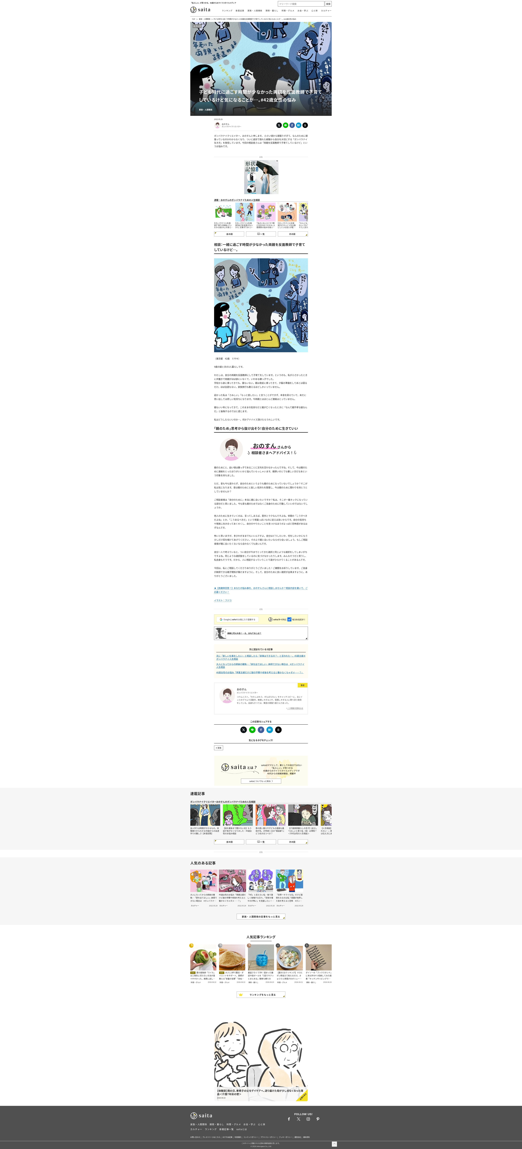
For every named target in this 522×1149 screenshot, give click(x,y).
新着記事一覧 (226, 1129)
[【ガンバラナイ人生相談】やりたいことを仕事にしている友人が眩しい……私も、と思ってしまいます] (287, 212)
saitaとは (241, 1129)
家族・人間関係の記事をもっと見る (261, 916)
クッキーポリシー (285, 1137)
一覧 (262, 234)
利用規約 (238, 1137)
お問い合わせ (195, 1137)
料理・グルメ (288, 10)
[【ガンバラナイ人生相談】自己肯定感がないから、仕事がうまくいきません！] (244, 212)
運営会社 (297, 1137)
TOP (193, 19)
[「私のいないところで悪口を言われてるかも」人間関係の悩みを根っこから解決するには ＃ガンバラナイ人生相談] (266, 212)
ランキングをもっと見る (263, 994)
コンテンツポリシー (250, 1137)
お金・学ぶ (303, 10)
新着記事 (240, 10)
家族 (219, 747)
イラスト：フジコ (223, 600)
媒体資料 (306, 1137)
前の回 (229, 234)
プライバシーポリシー (268, 1137)
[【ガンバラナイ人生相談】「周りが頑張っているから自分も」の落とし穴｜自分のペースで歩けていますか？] (223, 212)
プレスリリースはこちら (211, 1137)
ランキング (227, 10)
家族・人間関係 (255, 10)
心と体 (314, 10)
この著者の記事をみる (295, 708)
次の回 (292, 234)
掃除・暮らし (272, 10)
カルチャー (326, 10)
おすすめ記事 (227, 1137)
